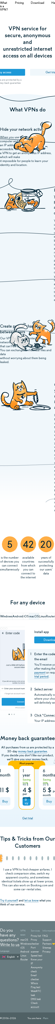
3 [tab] (14, 714)
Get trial (27, 818)
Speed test (36, 955)
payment (39, 672)
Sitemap (46, 947)
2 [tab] (11, 714)
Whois (34, 983)
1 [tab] (9, 714)
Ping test (35, 987)
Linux (23, 955)
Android (24, 951)
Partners (47, 943)
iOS (22, 947)
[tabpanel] (12, 669)
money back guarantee (32, 751)
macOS (24, 939)
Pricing (19, 3)
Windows (25, 943)
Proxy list (36, 935)
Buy (26, 801)
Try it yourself (9, 900)
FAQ (45, 935)
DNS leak (36, 999)
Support (46, 939)
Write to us (9, 944)
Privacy (46, 951)
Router (24, 959)
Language (4, 951)
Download (37, 3)
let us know (31, 900)
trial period (41, 676)
